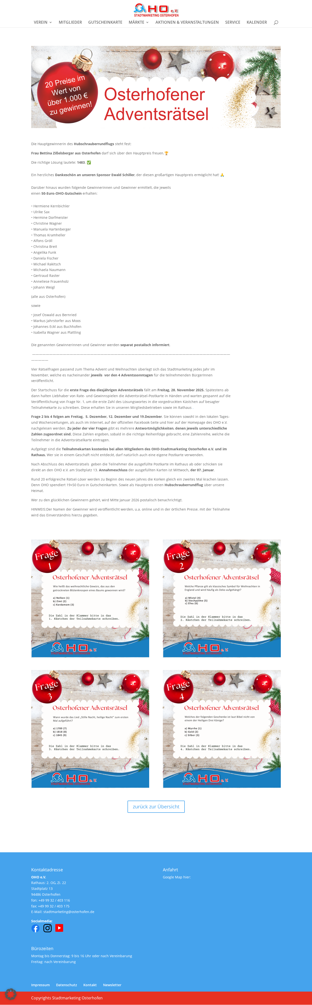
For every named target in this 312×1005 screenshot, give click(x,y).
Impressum (40, 985)
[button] (10, 994)
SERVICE (232, 22)
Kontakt (90, 985)
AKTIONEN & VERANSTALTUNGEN (187, 22)
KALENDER (257, 22)
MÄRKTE (136, 22)
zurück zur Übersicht (156, 806)
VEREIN (41, 22)
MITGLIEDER (70, 22)
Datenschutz (66, 985)
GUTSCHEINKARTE (105, 22)
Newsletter (112, 985)
